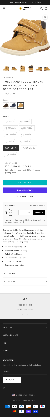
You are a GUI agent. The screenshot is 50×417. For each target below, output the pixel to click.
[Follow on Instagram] (4, 388)
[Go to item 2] (14, 68)
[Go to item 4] (30, 68)
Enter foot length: (12, 212)
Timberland (8, 78)
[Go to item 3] (22, 68)
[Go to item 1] (6, 68)
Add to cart (25, 182)
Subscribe (11, 380)
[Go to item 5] (39, 68)
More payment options (25, 196)
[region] (25, 304)
